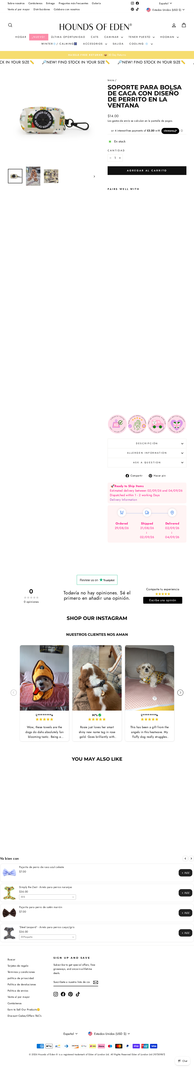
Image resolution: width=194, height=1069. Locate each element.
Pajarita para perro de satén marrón (40, 907)
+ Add (185, 873)
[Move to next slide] (180, 693)
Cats (95, 37)
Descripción (147, 443)
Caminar (112, 37)
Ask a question (147, 462)
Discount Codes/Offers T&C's (24, 1016)
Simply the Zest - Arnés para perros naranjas (45, 887)
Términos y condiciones (21, 972)
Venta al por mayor (19, 9)
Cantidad (116, 150)
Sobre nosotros (16, 3)
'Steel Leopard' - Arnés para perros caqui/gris (46, 927)
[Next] (191, 858)
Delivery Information (123, 499)
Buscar (11, 959)
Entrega (50, 3)
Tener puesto (140, 37)
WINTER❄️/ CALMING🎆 (59, 44)
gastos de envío (121, 121)
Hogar (20, 37)
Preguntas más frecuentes (73, 3)
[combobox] (47, 897)
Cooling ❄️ (139, 44)
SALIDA (118, 44)
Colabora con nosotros (67, 9)
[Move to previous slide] (13, 693)
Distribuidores (42, 9)
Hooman (168, 37)
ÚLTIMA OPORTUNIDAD (68, 37)
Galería (96, 3)
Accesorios (93, 44)
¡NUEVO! (38, 37)
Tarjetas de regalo (18, 966)
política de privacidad (21, 978)
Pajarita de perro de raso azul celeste (41, 867)
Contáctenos (35, 3)
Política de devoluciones (22, 984)
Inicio (111, 80)
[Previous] (185, 858)
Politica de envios (18, 990)
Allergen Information (147, 453)
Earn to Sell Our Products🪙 (24, 1009)
